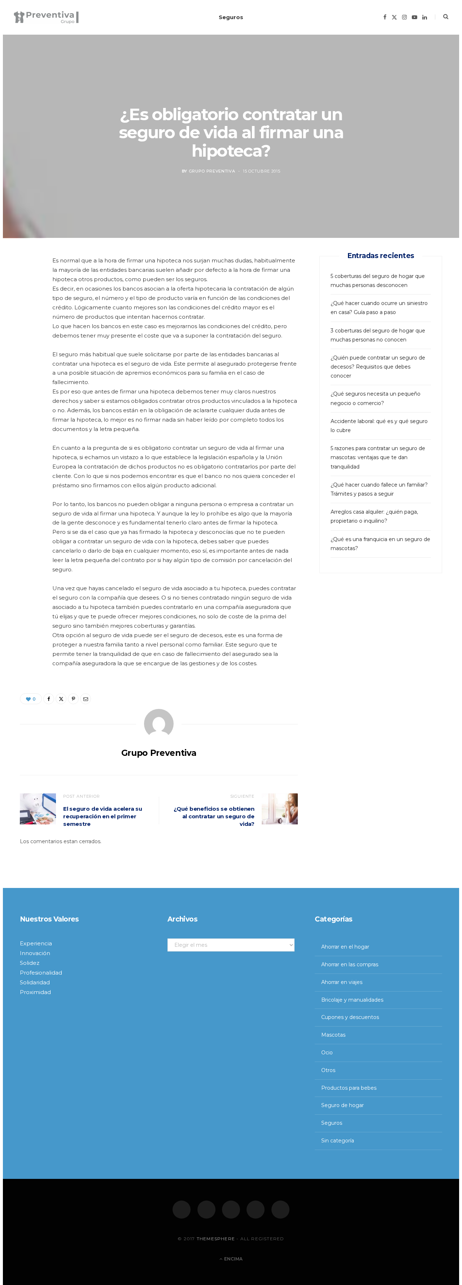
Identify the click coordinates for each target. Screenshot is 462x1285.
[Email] (29, 340)
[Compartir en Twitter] (29, 303)
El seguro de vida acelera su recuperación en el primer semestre (102, 816)
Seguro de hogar (342, 1105)
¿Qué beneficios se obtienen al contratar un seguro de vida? (214, 816)
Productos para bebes (348, 1088)
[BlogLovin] (280, 1210)
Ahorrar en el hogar (345, 947)
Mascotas (333, 1035)
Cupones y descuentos (350, 1017)
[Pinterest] (29, 322)
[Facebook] (182, 1210)
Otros (328, 1070)
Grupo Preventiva (212, 171)
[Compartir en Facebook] (29, 285)
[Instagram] (231, 1210)
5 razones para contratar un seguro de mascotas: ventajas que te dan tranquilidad (378, 457)
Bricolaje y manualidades (352, 1000)
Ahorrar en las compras (349, 964)
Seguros (231, 17)
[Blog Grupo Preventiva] (46, 17)
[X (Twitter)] (206, 1210)
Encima (233, 1259)
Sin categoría (337, 1140)
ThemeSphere (216, 1238)
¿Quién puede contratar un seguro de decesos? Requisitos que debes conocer (378, 366)
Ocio (327, 1052)
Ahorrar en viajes (341, 982)
